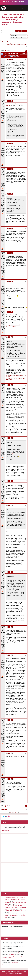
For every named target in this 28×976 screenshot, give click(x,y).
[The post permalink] (8, 59)
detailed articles (11, 954)
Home (2, 40)
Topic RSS (24, 53)
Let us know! (15, 962)
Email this (18, 56)
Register (19, 31)
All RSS (4, 809)
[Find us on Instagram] (8, 816)
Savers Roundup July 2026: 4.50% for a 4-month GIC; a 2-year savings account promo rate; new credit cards (15, 907)
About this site (18, 973)
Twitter (12, 56)
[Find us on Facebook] (6, 816)
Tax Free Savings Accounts (10, 43)
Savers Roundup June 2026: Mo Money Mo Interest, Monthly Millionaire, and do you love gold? (15, 915)
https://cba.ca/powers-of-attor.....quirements (13, 325)
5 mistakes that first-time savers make (14, 910)
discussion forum (22, 953)
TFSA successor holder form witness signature (16, 44)
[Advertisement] (14, 848)
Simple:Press (13, 812)
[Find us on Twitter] (3, 816)
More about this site (7, 965)
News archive (5, 830)
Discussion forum (6, 41)
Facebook (8, 56)
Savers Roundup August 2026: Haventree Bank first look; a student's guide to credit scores (15, 899)
